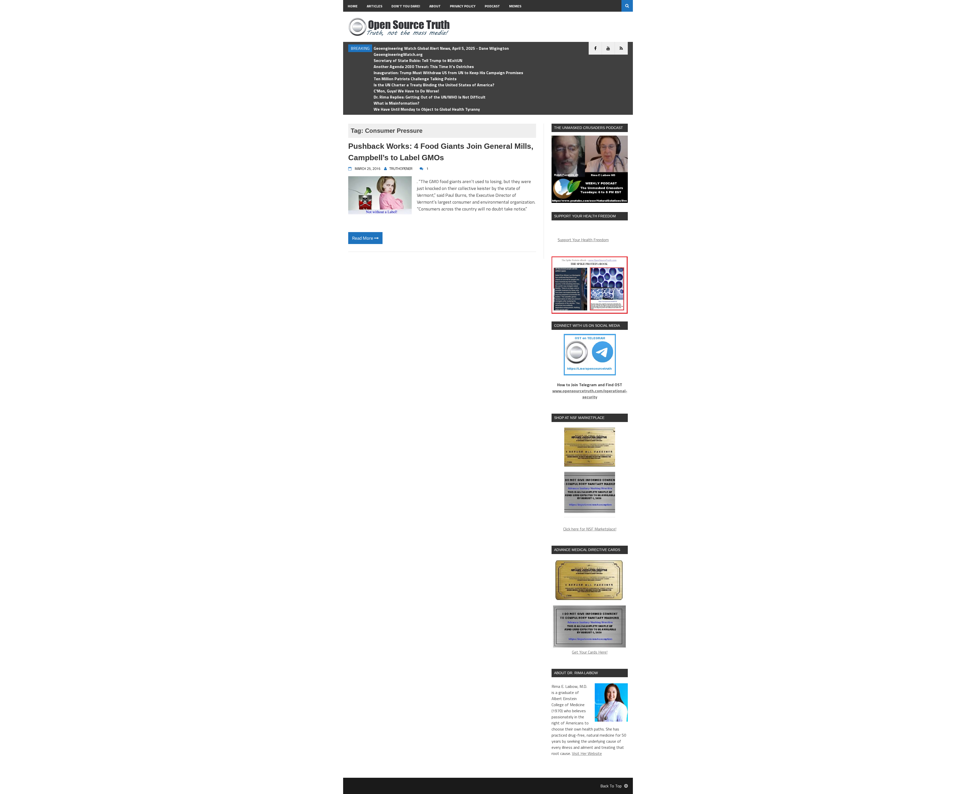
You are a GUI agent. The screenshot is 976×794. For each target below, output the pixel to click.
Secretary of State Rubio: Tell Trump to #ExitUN (418, 60)
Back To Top (611, 786)
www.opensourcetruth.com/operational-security (589, 394)
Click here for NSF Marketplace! (589, 529)
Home (353, 6)
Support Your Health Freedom (583, 240)
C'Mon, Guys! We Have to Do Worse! (406, 91)
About (435, 6)
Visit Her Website (587, 753)
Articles (374, 6)
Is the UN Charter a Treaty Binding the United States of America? (434, 85)
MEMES (515, 6)
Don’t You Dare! (405, 6)
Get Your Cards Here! (589, 652)
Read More (363, 238)
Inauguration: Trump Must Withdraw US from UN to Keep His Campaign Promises (448, 73)
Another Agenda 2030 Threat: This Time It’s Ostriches (424, 66)
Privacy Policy (463, 6)
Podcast (492, 6)
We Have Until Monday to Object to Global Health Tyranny (427, 109)
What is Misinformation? (396, 103)
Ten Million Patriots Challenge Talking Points (415, 79)
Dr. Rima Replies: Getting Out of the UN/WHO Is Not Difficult (429, 97)
